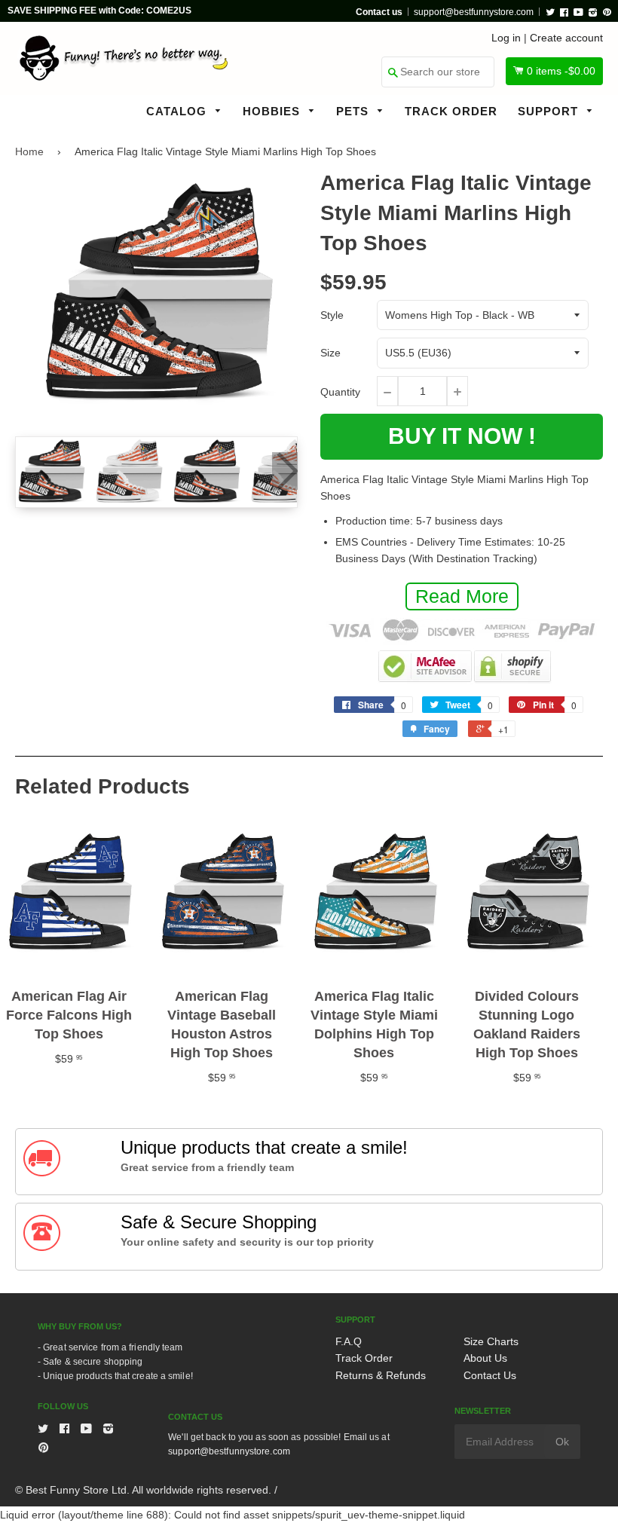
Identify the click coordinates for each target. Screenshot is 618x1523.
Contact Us (490, 1375)
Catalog (178, 111)
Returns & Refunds (380, 1375)
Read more (462, 596)
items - (561, 71)
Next (285, 471)
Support (550, 111)
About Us (485, 1358)
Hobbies (273, 111)
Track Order (451, 111)
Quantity (340, 392)
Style (332, 315)
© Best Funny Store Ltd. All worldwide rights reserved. (143, 1490)
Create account (566, 38)
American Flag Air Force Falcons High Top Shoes (69, 1015)
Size (330, 353)
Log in (506, 38)
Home (29, 151)
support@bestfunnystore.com (474, 12)
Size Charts (491, 1341)
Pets (354, 111)
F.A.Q (348, 1341)
